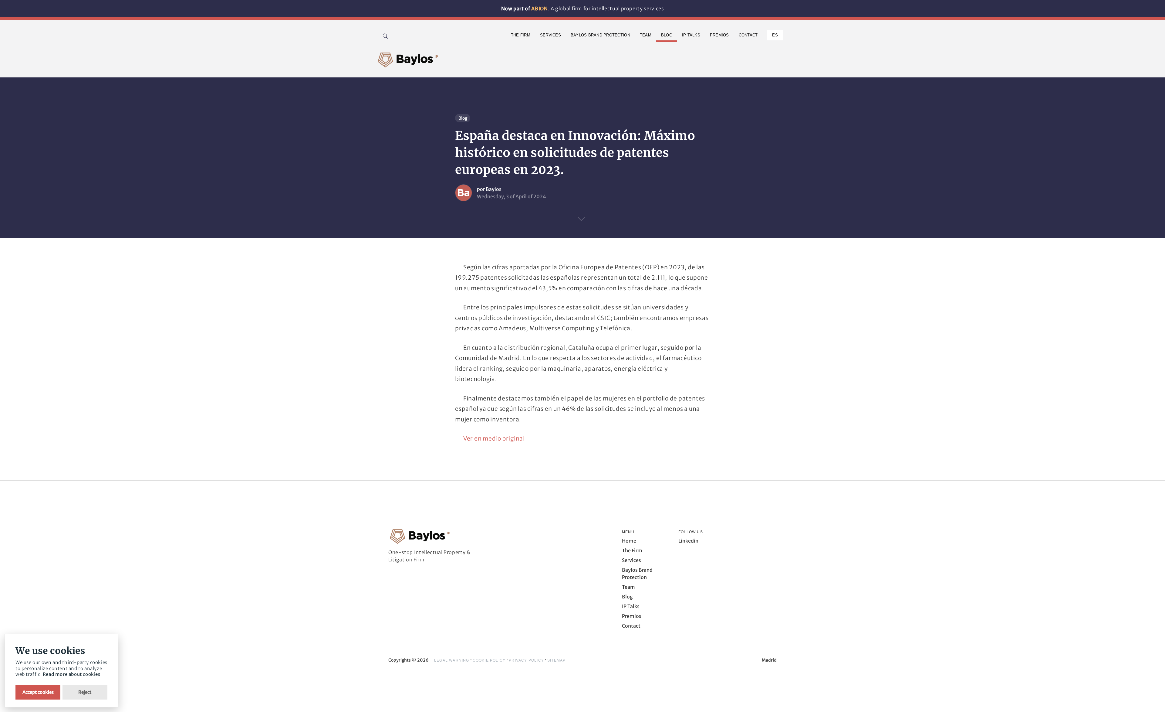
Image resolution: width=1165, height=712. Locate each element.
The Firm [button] (520, 35)
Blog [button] (666, 35)
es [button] (775, 35)
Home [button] (629, 541)
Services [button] (550, 35)
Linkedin (688, 541)
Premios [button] (719, 35)
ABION (539, 8)
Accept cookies (38, 692)
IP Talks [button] (691, 35)
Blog (462, 118)
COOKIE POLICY (489, 660)
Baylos (493, 189)
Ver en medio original (494, 438)
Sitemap (556, 660)
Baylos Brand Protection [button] (600, 35)
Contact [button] (748, 35)
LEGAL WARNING (451, 660)
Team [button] (645, 35)
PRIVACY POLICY (526, 660)
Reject (84, 692)
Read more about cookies (71, 674)
